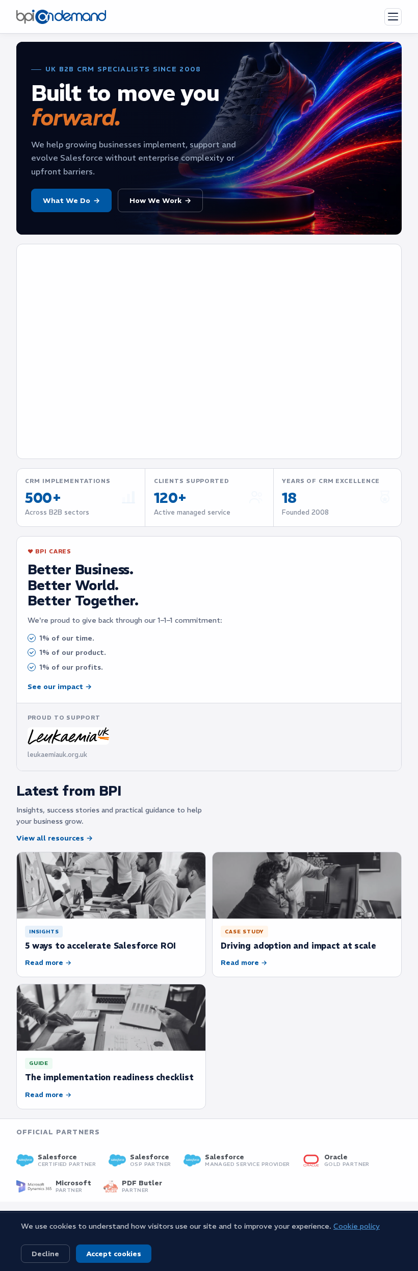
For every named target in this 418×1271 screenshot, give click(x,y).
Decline (45, 1253)
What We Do (71, 200)
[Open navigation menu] (393, 17)
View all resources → (54, 838)
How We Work (160, 200)
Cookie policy (356, 1226)
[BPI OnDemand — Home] (61, 17)
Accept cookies (113, 1253)
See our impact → (60, 686)
